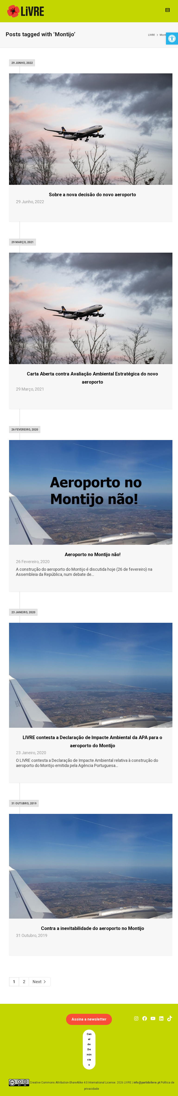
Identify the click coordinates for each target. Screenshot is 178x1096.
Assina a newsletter (89, 1019)
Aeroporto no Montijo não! (93, 554)
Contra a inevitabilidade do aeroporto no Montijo (92, 928)
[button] (172, 39)
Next (37, 981)
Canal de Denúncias (89, 1049)
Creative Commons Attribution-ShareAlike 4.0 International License (72, 1082)
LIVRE (151, 34)
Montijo (164, 34)
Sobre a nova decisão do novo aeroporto (92, 194)
